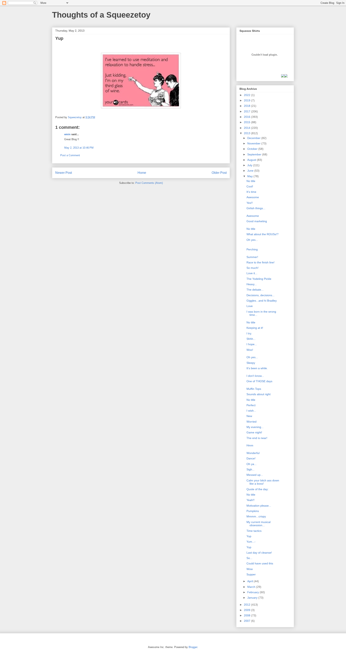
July (250, 165)
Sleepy (250, 362)
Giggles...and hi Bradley (261, 300)
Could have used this (259, 563)
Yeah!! (250, 500)
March (251, 586)
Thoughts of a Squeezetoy (101, 14)
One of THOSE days (259, 381)
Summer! (252, 257)
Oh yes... (252, 239)
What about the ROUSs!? (262, 234)
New (249, 416)
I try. (249, 333)
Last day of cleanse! (259, 552)
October (252, 148)
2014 (247, 127)
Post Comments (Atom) (149, 182)
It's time (251, 191)
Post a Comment (70, 155)
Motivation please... (258, 505)
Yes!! (249, 202)
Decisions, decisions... (260, 295)
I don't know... (255, 375)
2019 (247, 100)
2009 (247, 610)
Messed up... (254, 474)
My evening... (255, 427)
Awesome (252, 197)
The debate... (255, 289)
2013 (247, 133)
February (253, 592)
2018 (247, 105)
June (250, 170)
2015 (247, 122)
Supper (251, 574)
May (250, 176)
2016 (247, 116)
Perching (252, 249)
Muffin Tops (253, 388)
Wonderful (253, 453)
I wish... (251, 410)
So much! (252, 267)
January (252, 597)
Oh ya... (251, 464)
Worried (251, 421)
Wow (249, 569)
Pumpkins (252, 511)
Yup (248, 536)
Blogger (193, 647)
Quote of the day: (257, 489)
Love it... (251, 273)
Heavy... (251, 284)
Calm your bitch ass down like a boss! (262, 482)
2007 (247, 620)
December (254, 138)
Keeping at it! (254, 327)
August (252, 159)
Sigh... (250, 469)
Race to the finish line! (260, 262)
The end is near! (256, 438)
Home (142, 172)
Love (249, 306)
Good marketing (256, 221)
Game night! (254, 432)
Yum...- (250, 541)
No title (250, 181)
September (254, 154)
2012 (247, 604)
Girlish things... (255, 208)
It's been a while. (257, 368)
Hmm (249, 445)
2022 (247, 95)
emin (67, 134)
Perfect (250, 405)
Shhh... (250, 338)
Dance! (250, 458)
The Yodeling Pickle (258, 278)
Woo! (249, 349)
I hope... (251, 344)
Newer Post (63, 172)
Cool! (249, 186)
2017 (247, 111)
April (250, 581)
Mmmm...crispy (256, 516)
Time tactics (254, 530)
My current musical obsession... (258, 523)
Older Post (219, 172)
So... (249, 558)
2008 (247, 615)
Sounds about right (258, 394)
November (254, 143)
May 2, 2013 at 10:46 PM (79, 147)
